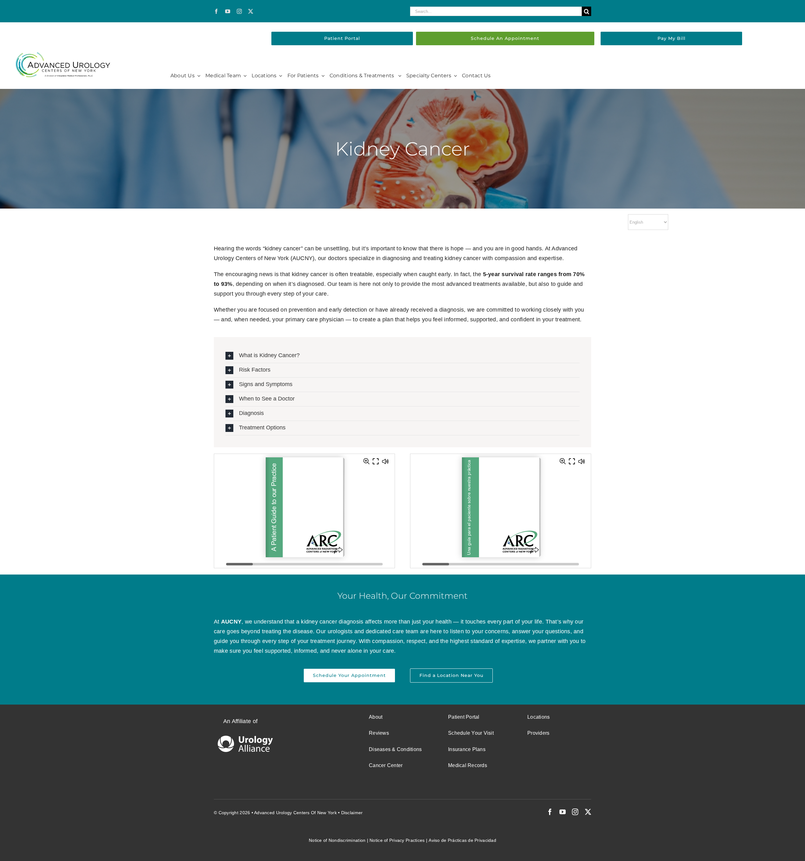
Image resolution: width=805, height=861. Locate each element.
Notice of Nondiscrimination (337, 840)
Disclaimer (352, 812)
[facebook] (216, 11)
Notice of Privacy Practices (397, 840)
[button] (402, 356)
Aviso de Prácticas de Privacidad (462, 840)
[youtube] (227, 11)
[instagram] (239, 11)
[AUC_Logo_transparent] (63, 55)
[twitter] (250, 11)
